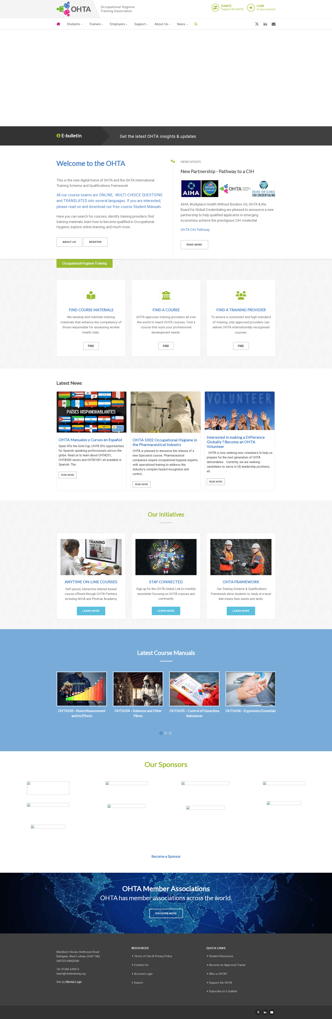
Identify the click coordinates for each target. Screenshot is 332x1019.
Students (73, 24)
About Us (161, 24)
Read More (67, 475)
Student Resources (221, 956)
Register (95, 241)
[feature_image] (91, 411)
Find (91, 346)
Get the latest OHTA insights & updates (158, 136)
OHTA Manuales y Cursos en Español (90, 439)
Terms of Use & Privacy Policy (153, 956)
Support (140, 24)
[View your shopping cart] (247, 24)
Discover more (166, 913)
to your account (266, 7)
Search (138, 982)
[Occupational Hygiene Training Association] (73, 9)
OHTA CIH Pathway (195, 230)
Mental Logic (74, 982)
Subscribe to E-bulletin (223, 991)
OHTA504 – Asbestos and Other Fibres (138, 713)
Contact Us (141, 965)
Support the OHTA (232, 7)
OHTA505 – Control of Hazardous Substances (194, 713)
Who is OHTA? (218, 974)
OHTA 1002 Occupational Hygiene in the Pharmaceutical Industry (165, 442)
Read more (194, 244)
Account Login (143, 974)
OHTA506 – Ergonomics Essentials (251, 711)
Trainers (95, 24)
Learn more (91, 610)
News (181, 24)
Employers (117, 24)
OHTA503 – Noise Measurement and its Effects (81, 713)
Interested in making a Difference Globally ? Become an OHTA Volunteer (236, 442)
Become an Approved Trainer (227, 965)
